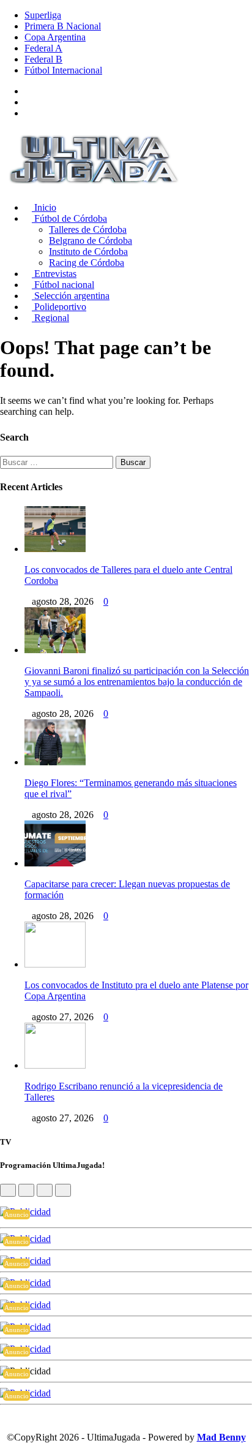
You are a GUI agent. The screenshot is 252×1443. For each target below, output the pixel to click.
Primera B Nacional (62, 26)
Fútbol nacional (63, 284)
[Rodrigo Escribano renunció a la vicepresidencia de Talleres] (55, 1065)
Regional (50, 317)
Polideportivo (59, 306)
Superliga (42, 15)
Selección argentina (70, 295)
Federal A (43, 48)
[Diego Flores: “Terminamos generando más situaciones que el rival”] (55, 762)
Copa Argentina (55, 37)
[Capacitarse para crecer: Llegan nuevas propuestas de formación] (55, 863)
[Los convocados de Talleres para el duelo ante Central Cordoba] (55, 548)
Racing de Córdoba (86, 262)
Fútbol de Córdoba (69, 218)
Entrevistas (54, 273)
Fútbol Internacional (63, 70)
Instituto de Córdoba (88, 251)
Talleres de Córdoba (88, 229)
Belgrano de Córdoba (90, 240)
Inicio (44, 207)
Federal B (43, 59)
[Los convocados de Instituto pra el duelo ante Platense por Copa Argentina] (55, 964)
